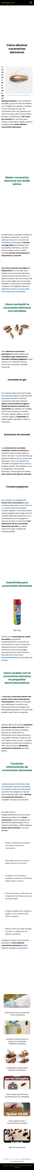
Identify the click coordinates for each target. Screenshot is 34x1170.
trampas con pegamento (15, 500)
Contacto (6, 1166)
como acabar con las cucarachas (15, 786)
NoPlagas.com (8, 2)
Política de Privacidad (17, 1166)
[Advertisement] (17, 25)
